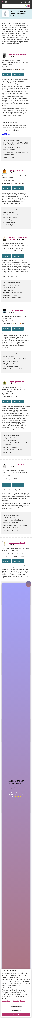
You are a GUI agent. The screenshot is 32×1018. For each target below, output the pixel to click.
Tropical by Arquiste (9, 150)
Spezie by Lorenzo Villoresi (11, 285)
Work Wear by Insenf (9, 154)
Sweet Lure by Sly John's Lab (11, 147)
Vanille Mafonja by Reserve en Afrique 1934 (16, 152)
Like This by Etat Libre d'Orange (12, 293)
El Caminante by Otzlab (10, 295)
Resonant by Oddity (9, 157)
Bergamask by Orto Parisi (10, 530)
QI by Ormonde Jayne (9, 290)
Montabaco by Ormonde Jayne (12, 298)
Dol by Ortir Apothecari (9, 440)
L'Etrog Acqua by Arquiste (10, 364)
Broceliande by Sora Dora (17, 310)
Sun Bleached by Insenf (17, 543)
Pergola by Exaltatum (16, 382)
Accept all (16, 1014)
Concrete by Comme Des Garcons (13, 520)
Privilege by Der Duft (9, 438)
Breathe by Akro (7, 452)
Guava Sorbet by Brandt (10, 217)
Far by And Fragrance (9, 220)
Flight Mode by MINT (9, 222)
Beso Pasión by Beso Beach (11, 225)
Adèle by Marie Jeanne (9, 288)
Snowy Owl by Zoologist (10, 447)
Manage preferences (16, 1006)
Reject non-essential (16, 1010)
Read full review (7, 134)
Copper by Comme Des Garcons (12, 449)
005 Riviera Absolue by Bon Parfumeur (14, 369)
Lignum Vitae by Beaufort (18, 54)
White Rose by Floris (9, 517)
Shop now (6, 74)
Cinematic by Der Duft (9, 356)
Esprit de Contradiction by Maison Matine (15, 359)
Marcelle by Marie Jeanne (10, 366)
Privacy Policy (6, 1001)
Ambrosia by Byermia (9, 212)
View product (18, 74)
